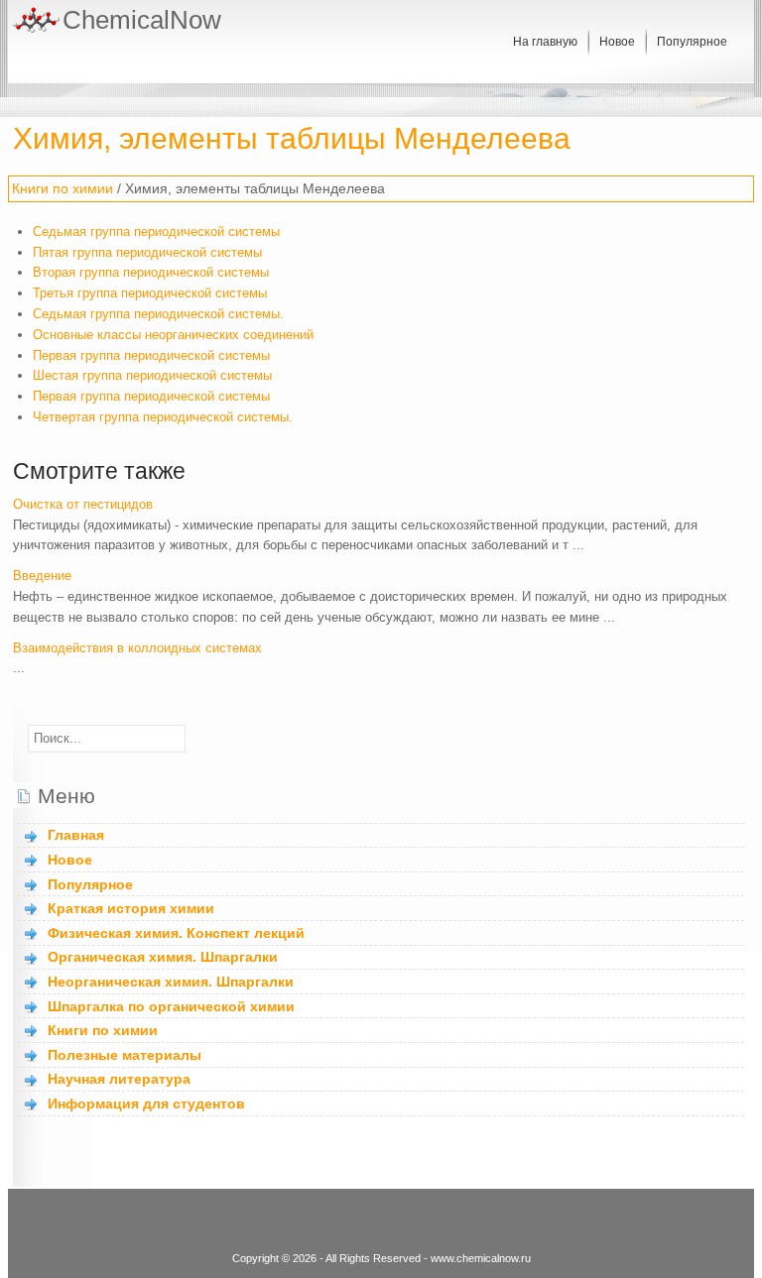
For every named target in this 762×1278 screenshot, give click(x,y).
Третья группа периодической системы (150, 293)
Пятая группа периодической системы (147, 252)
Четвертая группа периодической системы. (163, 416)
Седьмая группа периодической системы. (158, 313)
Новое (617, 42)
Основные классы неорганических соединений (173, 334)
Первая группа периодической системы (151, 355)
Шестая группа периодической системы (152, 375)
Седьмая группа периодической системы (156, 231)
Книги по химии (62, 188)
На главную (545, 42)
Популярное (692, 42)
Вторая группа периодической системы (151, 272)
